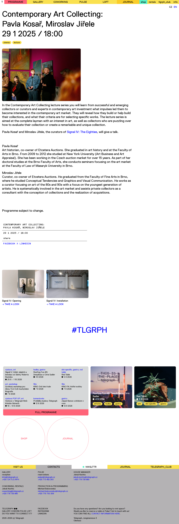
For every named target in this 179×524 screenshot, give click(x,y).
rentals (152, 2)
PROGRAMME (15, 2)
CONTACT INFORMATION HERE (105, 513)
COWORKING (60, 2)
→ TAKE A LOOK (10, 304)
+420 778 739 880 (10, 493)
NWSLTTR (91, 466)
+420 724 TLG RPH (10, 479)
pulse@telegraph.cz (46, 477)
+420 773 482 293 (45, 479)
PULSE (83, 2)
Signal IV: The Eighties (82, 132)
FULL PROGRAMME (46, 412)
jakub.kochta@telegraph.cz (85, 477)
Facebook (9, 244)
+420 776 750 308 (46, 493)
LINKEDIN (42, 513)
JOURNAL (128, 2)
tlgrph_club (164, 2)
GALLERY (38, 2)
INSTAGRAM (43, 511)
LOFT (106, 2)
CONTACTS (54, 466)
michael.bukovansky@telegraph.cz (53, 491)
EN (175, 7)
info (175, 2)
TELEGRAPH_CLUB (161, 466)
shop (143, 2)
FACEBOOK (43, 508)
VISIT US (18, 466)
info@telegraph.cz (10, 477)
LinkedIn (25, 244)
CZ (170, 7)
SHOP (24, 438)
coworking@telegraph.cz (13, 491)
